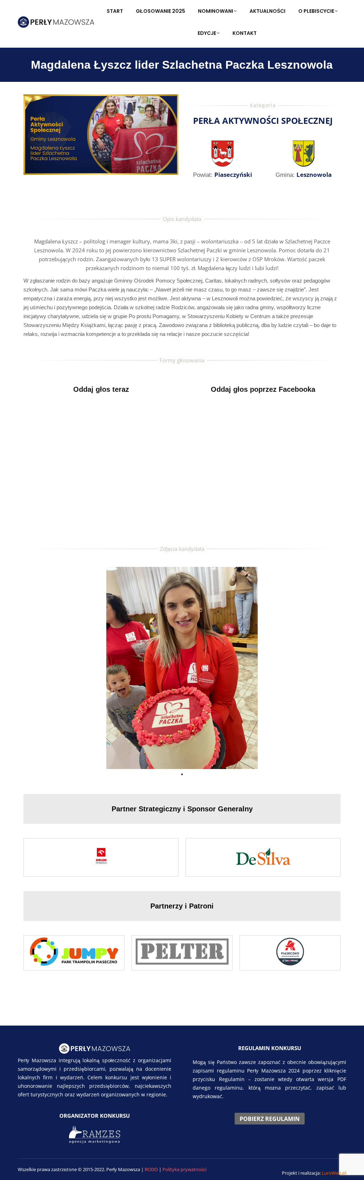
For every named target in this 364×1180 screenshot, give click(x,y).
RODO (152, 1169)
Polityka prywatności (184, 1169)
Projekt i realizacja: (314, 1173)
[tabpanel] (182, 668)
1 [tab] (182, 774)
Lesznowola (314, 174)
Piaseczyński (233, 174)
